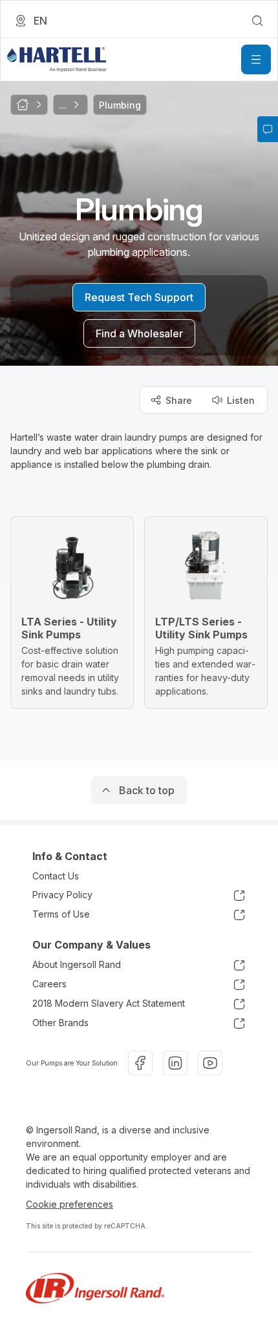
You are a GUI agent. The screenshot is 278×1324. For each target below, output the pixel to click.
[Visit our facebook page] (140, 1063)
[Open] (256, 59)
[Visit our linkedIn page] (175, 1063)
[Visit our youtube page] (210, 1063)
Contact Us (55, 875)
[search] (257, 21)
